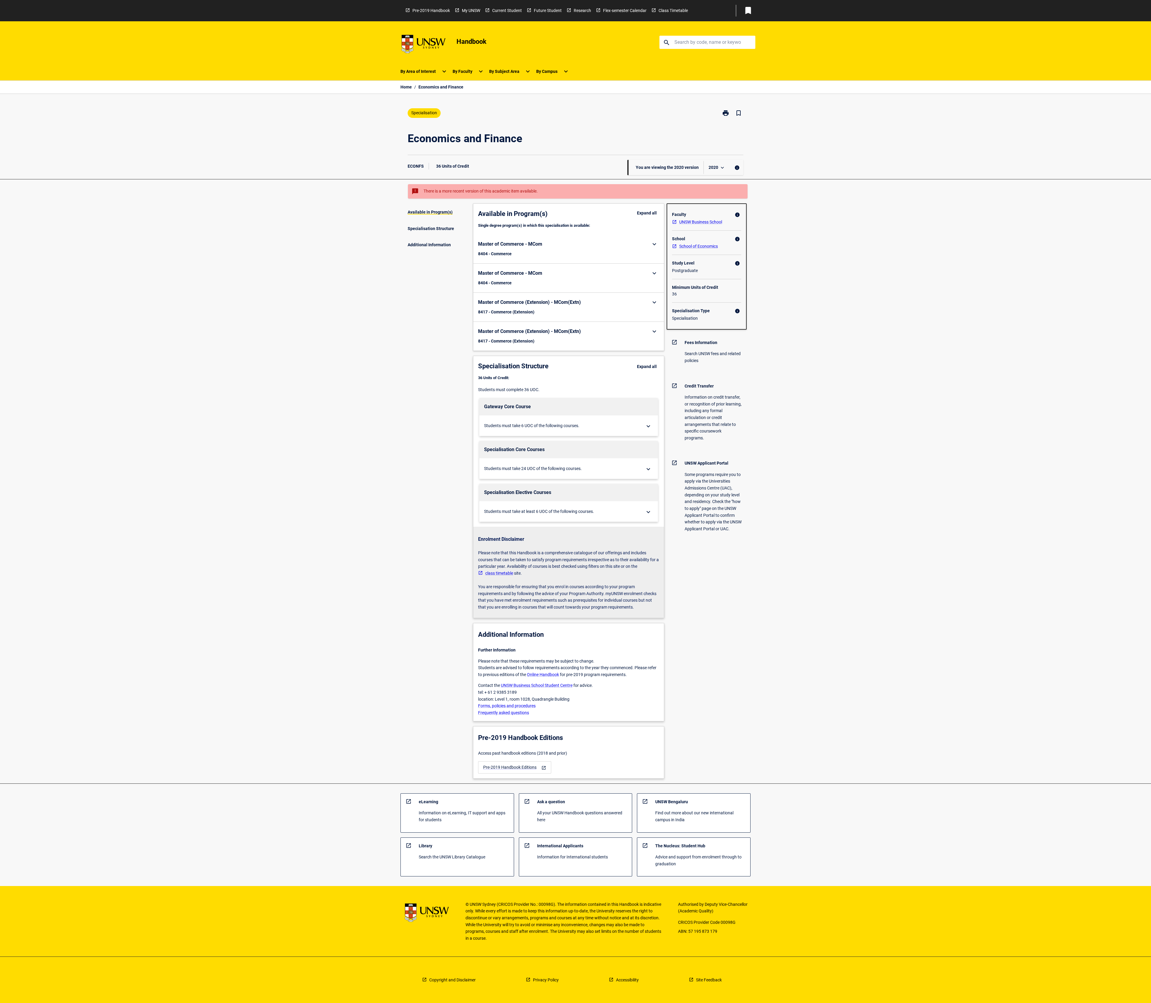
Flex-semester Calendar (625, 10)
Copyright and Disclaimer (452, 980)
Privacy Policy (546, 980)
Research (582, 10)
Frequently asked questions (503, 712)
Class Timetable (673, 10)
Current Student (507, 10)
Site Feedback (709, 980)
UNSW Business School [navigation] (700, 222)
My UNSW (471, 10)
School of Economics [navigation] (698, 246)
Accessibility (627, 980)
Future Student (548, 10)
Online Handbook (543, 674)
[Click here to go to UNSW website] (423, 45)
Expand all (647, 213)
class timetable (499, 573)
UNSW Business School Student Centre (537, 685)
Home (406, 87)
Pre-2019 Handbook (431, 10)
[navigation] (514, 767)
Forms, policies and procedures (507, 705)
